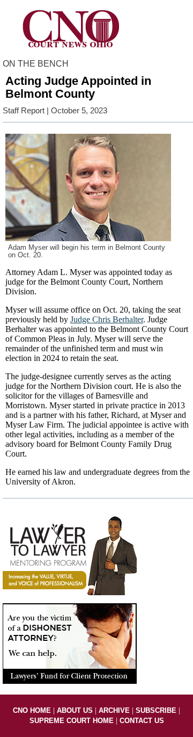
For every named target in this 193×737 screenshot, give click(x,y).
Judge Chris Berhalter (106, 319)
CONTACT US (142, 721)
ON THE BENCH (36, 63)
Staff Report (23, 110)
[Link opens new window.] (70, 592)
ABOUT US (75, 710)
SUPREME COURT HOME (71, 721)
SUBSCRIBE (156, 710)
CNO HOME (32, 710)
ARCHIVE (114, 710)
